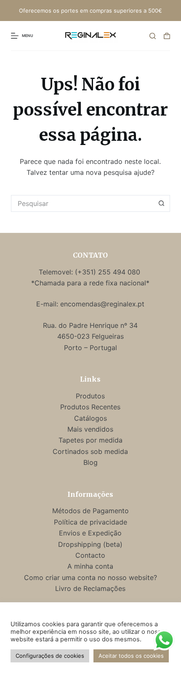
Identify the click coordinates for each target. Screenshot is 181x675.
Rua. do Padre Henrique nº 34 (90, 325)
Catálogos (90, 418)
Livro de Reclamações (90, 588)
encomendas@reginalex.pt (102, 304)
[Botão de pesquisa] (161, 203)
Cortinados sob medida (90, 451)
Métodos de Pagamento (90, 510)
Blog (90, 462)
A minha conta (90, 566)
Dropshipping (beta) (90, 544)
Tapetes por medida (90, 440)
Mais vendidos (90, 429)
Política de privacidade (90, 522)
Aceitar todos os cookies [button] (131, 655)
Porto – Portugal (90, 347)
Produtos (90, 396)
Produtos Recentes (90, 407)
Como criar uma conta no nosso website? (90, 577)
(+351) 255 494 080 (108, 272)
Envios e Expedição (90, 533)
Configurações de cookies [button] (50, 655)
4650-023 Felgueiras (90, 336)
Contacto (90, 555)
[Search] (152, 36)
